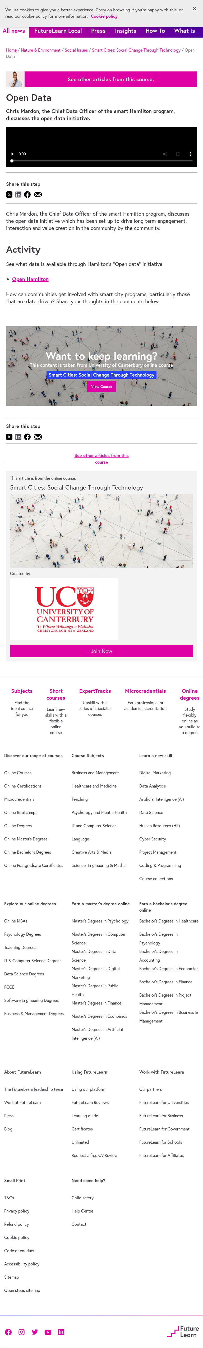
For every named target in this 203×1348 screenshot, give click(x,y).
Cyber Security (152, 839)
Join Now (101, 651)
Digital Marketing (155, 772)
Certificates (82, 1129)
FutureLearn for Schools (160, 1142)
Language (80, 839)
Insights (125, 30)
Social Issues (76, 50)
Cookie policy (16, 1237)
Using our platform (88, 1089)
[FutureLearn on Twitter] (34, 1331)
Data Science (151, 812)
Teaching (80, 799)
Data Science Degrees (24, 973)
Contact (79, 1224)
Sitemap (11, 1277)
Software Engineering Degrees (31, 1000)
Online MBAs (15, 921)
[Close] (194, 8)
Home (11, 50)
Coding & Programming (160, 865)
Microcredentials (19, 799)
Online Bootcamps (20, 812)
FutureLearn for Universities (164, 1102)
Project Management (157, 852)
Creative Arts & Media (92, 852)
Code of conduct (19, 1250)
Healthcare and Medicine (94, 786)
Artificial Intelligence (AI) (161, 799)
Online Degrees (18, 825)
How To (155, 30)
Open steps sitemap (22, 1290)
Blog (8, 1129)
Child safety (83, 1197)
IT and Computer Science (94, 825)
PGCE (9, 987)
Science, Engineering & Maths (98, 865)
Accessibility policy (21, 1263)
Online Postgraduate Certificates (33, 865)
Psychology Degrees (22, 934)
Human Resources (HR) (159, 825)
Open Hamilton (30, 279)
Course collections (156, 878)
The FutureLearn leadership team (33, 1089)
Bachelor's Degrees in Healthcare (169, 921)
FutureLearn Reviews (90, 1102)
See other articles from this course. (111, 79)
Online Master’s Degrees (26, 839)
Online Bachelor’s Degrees (27, 852)
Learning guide (85, 1115)
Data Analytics (152, 786)
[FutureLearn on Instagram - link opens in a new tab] (21, 1331)
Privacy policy (16, 1211)
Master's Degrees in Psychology (100, 921)
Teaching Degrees (20, 947)
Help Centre (82, 1211)
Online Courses (17, 772)
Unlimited (80, 1142)
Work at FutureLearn (22, 1102)
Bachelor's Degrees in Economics (168, 968)
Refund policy (16, 1224)
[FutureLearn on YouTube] (47, 1331)
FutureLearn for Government (164, 1129)
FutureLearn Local (58, 30)
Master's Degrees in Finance (96, 1003)
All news (14, 30)
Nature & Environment (41, 50)
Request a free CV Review (95, 1155)
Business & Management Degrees (34, 1013)
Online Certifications (22, 786)
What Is (184, 30)
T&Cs (9, 1197)
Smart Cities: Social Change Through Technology (136, 50)
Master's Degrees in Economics (99, 1016)
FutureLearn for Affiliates (161, 1155)
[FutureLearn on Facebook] (9, 1331)
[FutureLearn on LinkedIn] (61, 1331)
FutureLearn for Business (161, 1115)
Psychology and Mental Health (99, 812)
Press (98, 30)
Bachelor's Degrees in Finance (165, 981)
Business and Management (95, 772)
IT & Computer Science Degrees (32, 960)
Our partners (150, 1089)
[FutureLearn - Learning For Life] (183, 1331)
